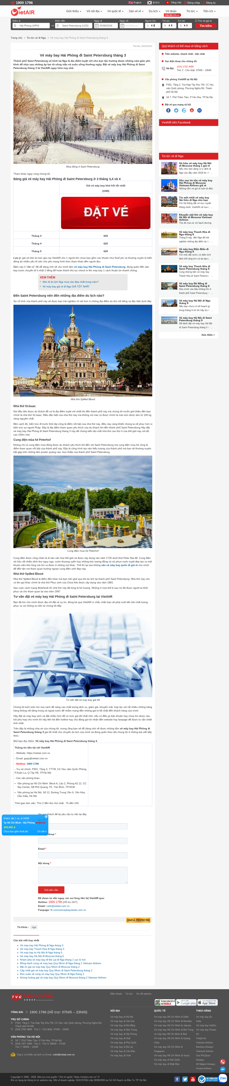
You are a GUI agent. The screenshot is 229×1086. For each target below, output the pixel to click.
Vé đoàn (171, 11)
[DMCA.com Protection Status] (138, 920)
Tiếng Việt (176, 2)
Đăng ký (211, 2)
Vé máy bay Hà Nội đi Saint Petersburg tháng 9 (195, 319)
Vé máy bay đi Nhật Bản (166, 1064)
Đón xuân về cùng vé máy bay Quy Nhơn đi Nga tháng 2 (51, 974)
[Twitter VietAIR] (176, 110)
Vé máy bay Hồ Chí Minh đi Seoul (171, 1055)
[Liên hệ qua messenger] (222, 1070)
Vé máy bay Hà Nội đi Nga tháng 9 (194, 302)
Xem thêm (207, 335)
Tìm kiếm (206, 25)
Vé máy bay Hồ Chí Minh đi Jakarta (172, 1025)
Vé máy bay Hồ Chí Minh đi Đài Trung (173, 1029)
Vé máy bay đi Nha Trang (123, 1029)
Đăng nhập (193, 2)
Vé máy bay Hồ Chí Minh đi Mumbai (173, 1021)
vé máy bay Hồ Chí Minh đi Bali (170, 1034)
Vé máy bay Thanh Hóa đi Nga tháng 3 (41, 948)
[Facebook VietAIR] (168, 110)
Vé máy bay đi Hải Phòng (123, 1034)
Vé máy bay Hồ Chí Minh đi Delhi (171, 1016)
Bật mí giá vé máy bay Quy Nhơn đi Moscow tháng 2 (49, 966)
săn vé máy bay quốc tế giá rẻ (119, 565)
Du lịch (154, 11)
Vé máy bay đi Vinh (120, 1055)
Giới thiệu (72, 11)
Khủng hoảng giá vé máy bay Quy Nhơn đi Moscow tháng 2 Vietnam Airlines (62, 977)
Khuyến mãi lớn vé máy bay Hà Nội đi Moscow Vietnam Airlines (196, 217)
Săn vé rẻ (135, 11)
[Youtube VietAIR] (192, 110)
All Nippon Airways (205, 1064)
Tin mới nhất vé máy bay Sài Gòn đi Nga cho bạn (194, 198)
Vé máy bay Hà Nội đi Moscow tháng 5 (41, 956)
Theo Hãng (203, 1010)
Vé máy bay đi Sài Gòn (122, 1021)
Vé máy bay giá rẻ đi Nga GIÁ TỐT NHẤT (66, 286)
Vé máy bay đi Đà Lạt (121, 1047)
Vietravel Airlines (204, 1051)
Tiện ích (208, 11)
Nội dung (44, 863)
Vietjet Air (201, 1038)
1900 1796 (33, 763)
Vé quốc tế (114, 11)
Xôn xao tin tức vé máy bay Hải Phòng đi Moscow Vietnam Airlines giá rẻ (195, 183)
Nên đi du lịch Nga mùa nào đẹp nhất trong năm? (71, 281)
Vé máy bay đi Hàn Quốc (167, 1059)
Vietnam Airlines (204, 1042)
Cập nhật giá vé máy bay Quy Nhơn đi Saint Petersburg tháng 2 (55, 970)
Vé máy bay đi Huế (120, 1038)
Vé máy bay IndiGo (206, 1025)
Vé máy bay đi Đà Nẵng (122, 1025)
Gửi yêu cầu (51, 889)
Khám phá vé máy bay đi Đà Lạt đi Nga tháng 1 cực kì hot (52, 959)
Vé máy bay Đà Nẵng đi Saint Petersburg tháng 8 (194, 284)
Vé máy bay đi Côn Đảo (122, 1051)
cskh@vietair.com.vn (58, 906)
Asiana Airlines (203, 1068)
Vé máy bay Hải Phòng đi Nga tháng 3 (40, 945)
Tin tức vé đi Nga (172, 156)
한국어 (156, 2)
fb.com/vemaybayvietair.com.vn (68, 909)
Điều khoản (116, 993)
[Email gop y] (199, 110)
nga (34, 927)
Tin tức (191, 11)
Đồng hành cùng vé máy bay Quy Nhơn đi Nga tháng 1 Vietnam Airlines (59, 963)
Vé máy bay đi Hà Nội (121, 1016)
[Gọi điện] (222, 1063)
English (137, 2)
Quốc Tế (159, 1010)
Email (42, 848)
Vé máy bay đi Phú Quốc (123, 1042)
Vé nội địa (93, 11)
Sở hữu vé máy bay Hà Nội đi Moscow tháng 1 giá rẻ (195, 164)
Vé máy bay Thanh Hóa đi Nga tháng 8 (194, 233)
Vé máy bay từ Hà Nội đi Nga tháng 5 (40, 952)
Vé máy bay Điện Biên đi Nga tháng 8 (194, 250)
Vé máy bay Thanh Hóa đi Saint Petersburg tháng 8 (194, 267)
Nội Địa (115, 1010)
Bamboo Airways (204, 1047)
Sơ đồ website (143, 993)
